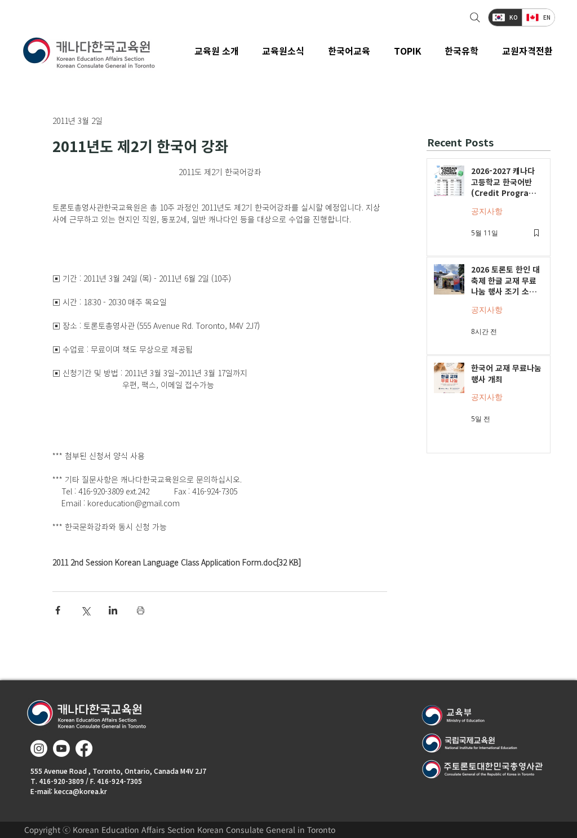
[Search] (473, 17)
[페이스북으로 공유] (57, 610)
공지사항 (487, 211)
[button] (284, 50)
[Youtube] (61, 748)
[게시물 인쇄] (140, 610)
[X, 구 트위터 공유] (85, 610)
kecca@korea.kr (80, 791)
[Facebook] (84, 748)
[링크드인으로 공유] (113, 610)
